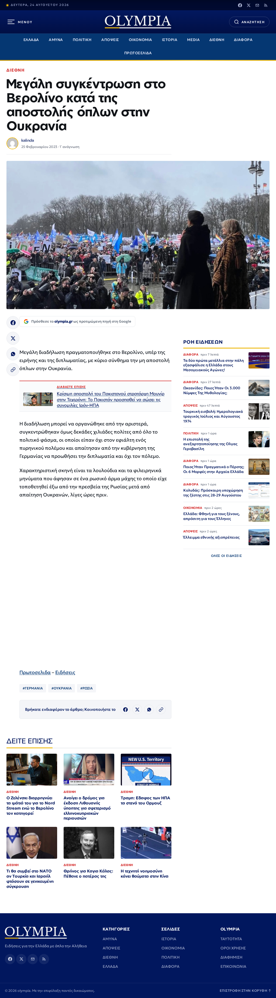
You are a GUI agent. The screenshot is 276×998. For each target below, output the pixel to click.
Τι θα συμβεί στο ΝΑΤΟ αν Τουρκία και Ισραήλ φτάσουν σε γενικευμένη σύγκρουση (30, 878)
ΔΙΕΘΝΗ (216, 40)
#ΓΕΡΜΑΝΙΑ (33, 688)
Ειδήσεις (65, 672)
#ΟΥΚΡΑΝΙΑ (61, 688)
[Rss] (266, 5)
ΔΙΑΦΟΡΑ (243, 40)
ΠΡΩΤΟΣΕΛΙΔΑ (138, 53)
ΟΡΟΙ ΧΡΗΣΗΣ (233, 948)
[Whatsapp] (12, 353)
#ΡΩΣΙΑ (86, 688)
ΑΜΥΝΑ (56, 40)
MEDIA (193, 40)
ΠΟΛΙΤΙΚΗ (82, 40)
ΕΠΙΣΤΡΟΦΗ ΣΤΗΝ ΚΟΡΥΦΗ (245, 991)
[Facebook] (240, 5)
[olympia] (138, 22)
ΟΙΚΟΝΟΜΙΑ (140, 40)
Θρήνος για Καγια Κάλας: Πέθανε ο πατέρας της (88, 873)
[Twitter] (248, 5)
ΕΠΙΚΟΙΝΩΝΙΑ (233, 966)
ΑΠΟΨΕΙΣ (110, 40)
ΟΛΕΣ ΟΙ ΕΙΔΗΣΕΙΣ (226, 556)
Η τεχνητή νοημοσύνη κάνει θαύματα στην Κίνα (144, 873)
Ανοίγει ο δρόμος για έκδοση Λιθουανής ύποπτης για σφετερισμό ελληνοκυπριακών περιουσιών (87, 808)
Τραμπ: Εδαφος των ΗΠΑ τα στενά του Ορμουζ (145, 800)
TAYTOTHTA (231, 938)
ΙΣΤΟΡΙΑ (170, 40)
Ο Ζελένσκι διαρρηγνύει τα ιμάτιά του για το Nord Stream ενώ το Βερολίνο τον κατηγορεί (30, 805)
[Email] (257, 5)
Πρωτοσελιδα (35, 672)
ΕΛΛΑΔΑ (31, 40)
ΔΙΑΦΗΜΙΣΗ (231, 957)
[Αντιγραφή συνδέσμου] (12, 369)
